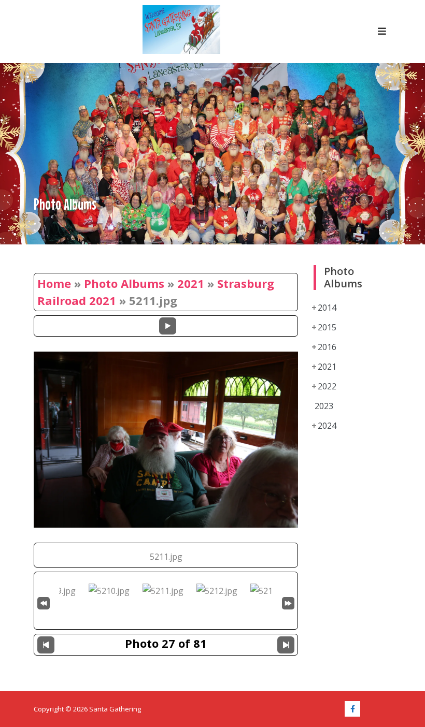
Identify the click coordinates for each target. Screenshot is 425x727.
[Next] (285, 644)
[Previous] (45, 644)
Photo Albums (124, 283)
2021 (190, 283)
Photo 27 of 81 (166, 643)
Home (54, 283)
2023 (324, 406)
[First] (43, 601)
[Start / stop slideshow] (167, 326)
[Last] (288, 601)
